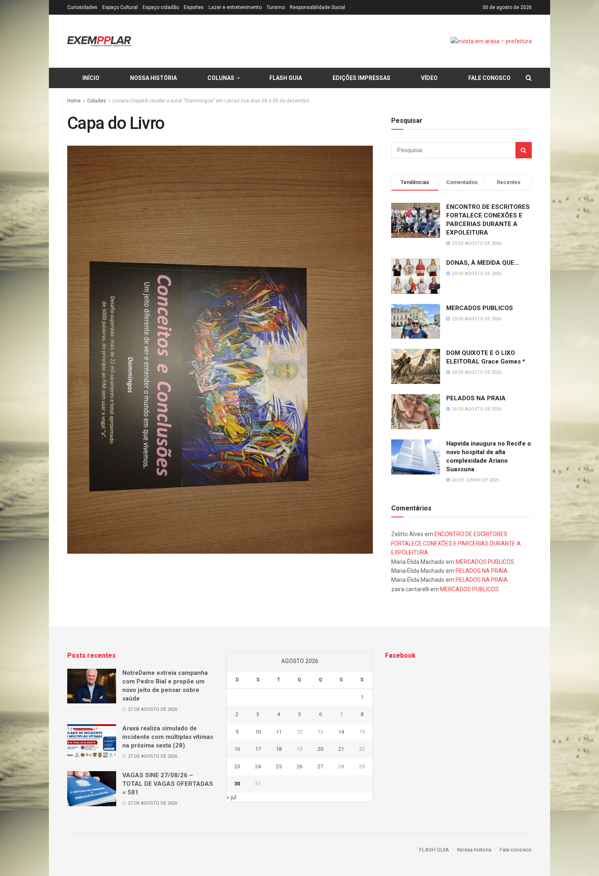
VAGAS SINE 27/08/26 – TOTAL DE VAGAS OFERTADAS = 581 (167, 784)
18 (279, 749)
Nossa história (153, 78)
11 (279, 732)
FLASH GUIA (285, 78)
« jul (231, 797)
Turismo (275, 7)
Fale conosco (489, 78)
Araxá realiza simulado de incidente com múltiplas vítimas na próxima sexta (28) (167, 737)
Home (74, 101)
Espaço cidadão (161, 7)
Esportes (194, 7)
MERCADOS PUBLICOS (479, 308)
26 (299, 766)
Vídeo (429, 78)
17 (258, 749)
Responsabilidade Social (317, 7)
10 (258, 732)
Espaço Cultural (120, 7)
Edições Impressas (361, 78)
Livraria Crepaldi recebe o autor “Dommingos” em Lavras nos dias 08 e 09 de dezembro (210, 101)
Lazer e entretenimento (235, 7)
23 (237, 766)
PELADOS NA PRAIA (476, 398)
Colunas (220, 78)
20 (320, 749)
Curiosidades (82, 7)
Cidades (96, 101)
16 (237, 749)
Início (90, 78)
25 (279, 766)
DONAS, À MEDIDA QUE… (482, 262)
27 (320, 766)
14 (341, 732)
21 (341, 749)
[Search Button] (523, 150)
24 (258, 766)
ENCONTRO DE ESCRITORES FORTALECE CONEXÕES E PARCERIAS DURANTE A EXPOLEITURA (456, 543)
